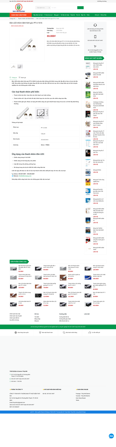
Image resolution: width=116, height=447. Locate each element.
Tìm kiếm (36, 317)
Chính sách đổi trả (14, 318)
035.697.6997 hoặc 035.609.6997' (25, 404)
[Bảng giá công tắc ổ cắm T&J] (88, 153)
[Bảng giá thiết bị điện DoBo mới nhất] (88, 75)
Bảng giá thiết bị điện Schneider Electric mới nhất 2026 (99, 84)
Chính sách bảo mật (15, 314)
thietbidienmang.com (25, 176)
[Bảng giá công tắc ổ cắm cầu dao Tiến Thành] (88, 114)
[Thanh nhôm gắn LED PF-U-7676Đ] (88, 304)
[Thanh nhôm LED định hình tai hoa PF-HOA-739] (38, 277)
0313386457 (15, 407)
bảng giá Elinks (97, 170)
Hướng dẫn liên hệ (64, 317)
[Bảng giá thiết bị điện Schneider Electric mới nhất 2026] (88, 85)
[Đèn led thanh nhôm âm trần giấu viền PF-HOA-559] (13, 268)
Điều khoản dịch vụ (64, 321)
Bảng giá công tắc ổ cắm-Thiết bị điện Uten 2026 (98, 65)
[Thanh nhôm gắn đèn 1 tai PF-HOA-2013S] (38, 268)
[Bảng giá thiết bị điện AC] (88, 221)
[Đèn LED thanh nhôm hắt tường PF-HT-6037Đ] (38, 295)
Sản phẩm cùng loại (18, 261)
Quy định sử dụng (14, 320)
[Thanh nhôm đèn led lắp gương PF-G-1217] (38, 286)
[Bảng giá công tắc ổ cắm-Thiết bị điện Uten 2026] (88, 65)
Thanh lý (72, 15)
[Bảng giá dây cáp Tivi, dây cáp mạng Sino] (88, 162)
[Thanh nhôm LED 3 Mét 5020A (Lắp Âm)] (88, 277)
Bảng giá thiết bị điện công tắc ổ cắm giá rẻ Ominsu (98, 239)
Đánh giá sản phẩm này (17, 25)
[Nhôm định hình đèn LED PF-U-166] (38, 304)
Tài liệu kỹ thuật (65, 15)
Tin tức (78, 15)
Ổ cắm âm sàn (48, 15)
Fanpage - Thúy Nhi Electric (83, 393)
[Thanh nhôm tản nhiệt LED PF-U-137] (63, 304)
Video (88, 15)
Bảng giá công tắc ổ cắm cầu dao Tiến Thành (98, 113)
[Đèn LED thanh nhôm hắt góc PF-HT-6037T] (63, 295)
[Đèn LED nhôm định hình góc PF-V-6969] (13, 286)
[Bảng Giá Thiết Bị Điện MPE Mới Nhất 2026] (88, 94)
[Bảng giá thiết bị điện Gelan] (88, 250)
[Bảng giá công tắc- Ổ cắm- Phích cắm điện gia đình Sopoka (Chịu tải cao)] (88, 133)
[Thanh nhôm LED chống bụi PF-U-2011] (63, 286)
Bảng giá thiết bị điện (93, 58)
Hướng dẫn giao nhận (65, 319)
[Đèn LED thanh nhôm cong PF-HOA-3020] (88, 268)
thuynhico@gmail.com (19, 402)
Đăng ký (97, 15)
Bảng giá (56, 15)
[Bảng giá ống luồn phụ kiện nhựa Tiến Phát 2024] (88, 191)
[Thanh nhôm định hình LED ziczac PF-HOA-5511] (13, 277)
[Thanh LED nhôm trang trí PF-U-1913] (13, 295)
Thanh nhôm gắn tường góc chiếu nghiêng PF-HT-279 (99, 285)
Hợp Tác (83, 15)
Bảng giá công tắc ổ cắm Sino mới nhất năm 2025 (98, 142)
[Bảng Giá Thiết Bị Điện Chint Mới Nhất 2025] (88, 230)
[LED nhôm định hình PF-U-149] (13, 304)
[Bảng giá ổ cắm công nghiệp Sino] (88, 182)
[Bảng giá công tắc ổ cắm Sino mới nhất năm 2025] (88, 143)
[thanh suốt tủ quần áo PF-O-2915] (63, 277)
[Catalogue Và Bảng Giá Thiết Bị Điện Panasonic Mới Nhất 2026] (88, 104)
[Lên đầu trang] (113, 442)
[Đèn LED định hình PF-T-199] (88, 295)
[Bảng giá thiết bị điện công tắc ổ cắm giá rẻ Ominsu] (88, 240)
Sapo (84, 412)
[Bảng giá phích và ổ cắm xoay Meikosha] (88, 201)
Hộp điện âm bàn (38, 15)
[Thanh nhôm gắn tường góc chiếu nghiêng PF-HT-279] (88, 286)
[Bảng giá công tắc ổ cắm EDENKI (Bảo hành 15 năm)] (88, 123)
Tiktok (77, 400)
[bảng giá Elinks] (88, 172)
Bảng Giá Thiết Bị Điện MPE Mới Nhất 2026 (98, 94)
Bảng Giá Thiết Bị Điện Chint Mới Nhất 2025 (98, 230)
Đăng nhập (103, 15)
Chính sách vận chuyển (16, 316)
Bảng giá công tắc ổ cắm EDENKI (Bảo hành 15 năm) (98, 123)
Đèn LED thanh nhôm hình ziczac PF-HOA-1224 (73, 267)
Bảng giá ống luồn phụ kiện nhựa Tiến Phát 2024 (98, 191)
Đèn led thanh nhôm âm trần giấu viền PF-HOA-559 (25, 267)
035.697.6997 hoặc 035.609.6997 (25, 1)
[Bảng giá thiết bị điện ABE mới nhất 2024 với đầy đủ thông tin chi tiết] (88, 211)
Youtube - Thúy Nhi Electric (83, 396)
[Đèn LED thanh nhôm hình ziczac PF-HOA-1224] (63, 268)
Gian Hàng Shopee (81, 398)
